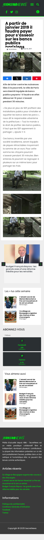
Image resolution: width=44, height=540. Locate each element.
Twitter (5, 512)
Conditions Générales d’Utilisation (16, 506)
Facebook (6, 509)
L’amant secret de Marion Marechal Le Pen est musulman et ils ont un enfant (21, 482)
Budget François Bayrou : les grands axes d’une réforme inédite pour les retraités (21, 269)
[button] (32, 4)
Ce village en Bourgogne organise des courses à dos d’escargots (21, 476)
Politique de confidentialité (13, 504)
